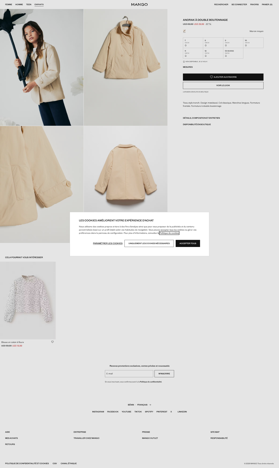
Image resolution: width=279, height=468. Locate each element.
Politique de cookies (169, 233)
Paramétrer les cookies (108, 243)
